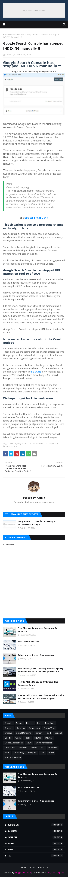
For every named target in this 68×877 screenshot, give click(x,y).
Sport (7, 752)
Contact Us (43, 867)
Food (48, 733)
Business (21, 728)
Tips (42, 752)
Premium (23, 747)
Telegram (32, 752)
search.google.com (18, 443)
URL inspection (51, 443)
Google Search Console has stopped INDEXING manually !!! (37, 523)
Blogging (9, 728)
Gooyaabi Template (55, 872)
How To (37, 737)
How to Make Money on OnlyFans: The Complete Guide (38, 683)
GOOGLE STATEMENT (36, 217)
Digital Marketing (23, 733)
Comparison (34, 728)
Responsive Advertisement (34, 10)
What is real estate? (28, 641)
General (58, 733)
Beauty (19, 723)
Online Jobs (10, 747)
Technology (19, 752)
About (32, 867)
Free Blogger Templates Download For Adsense (38, 630)
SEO (42, 747)
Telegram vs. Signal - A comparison (36, 655)
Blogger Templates (45, 723)
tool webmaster (36, 443)
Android (8, 723)
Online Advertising (43, 742)
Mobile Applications (14, 742)
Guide (18, 737)
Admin (8, 54)
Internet (48, 737)
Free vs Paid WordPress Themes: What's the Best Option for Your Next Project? (41, 697)
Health (28, 737)
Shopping (52, 747)
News (29, 742)
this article (36, 371)
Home (6, 34)
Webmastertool (17, 34)
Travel (51, 752)
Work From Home (13, 757)
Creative (8, 733)
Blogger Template (23, 872)
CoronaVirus (49, 728)
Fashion (38, 733)
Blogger (29, 723)
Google (8, 737)
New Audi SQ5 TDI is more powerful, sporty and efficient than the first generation (40, 670)
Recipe (34, 747)
